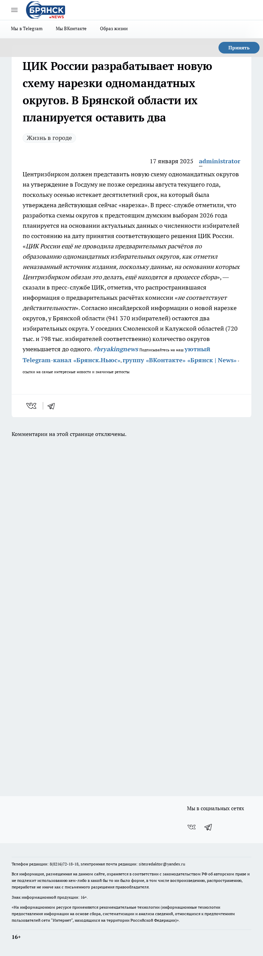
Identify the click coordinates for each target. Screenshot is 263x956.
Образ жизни (114, 28)
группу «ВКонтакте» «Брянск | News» (180, 360)
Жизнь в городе (49, 138)
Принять (239, 48)
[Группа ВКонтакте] (191, 827)
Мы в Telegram (27, 28)
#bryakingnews (115, 349)
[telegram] (53, 406)
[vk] (32, 406)
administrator (219, 161)
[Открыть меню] (14, 10)
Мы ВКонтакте (71, 28)
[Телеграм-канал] (208, 827)
